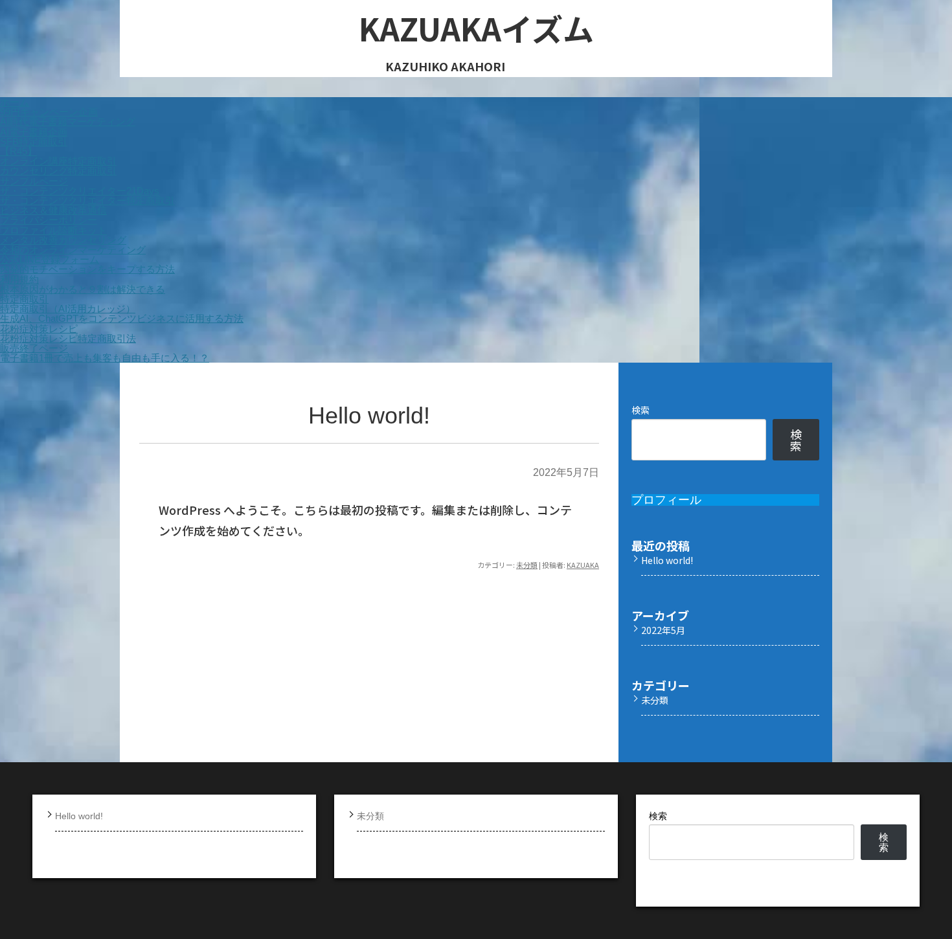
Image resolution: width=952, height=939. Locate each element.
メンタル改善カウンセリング (63, 239)
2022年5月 (663, 630)
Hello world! (369, 415)
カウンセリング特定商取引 (58, 170)
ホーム (14, 101)
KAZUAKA (583, 565)
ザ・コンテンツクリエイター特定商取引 (87, 200)
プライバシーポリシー (48, 219)
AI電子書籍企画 (33, 131)
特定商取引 (24, 298)
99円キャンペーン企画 (49, 111)
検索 (640, 409)
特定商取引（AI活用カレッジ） (67, 308)
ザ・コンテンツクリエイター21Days (79, 190)
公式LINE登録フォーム (49, 259)
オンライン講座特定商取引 (58, 160)
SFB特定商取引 (33, 141)
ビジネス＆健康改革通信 (53, 210)
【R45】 (18, 151)
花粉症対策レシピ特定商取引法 (68, 338)
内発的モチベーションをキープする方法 (87, 269)
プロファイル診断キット (53, 230)
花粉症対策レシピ (39, 328)
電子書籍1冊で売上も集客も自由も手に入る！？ (104, 357)
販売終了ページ (34, 348)
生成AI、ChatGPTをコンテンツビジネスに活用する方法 (122, 318)
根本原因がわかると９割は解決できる (82, 289)
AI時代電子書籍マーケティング (67, 121)
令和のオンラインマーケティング (73, 249)
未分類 (527, 565)
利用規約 (19, 279)
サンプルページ (34, 181)
